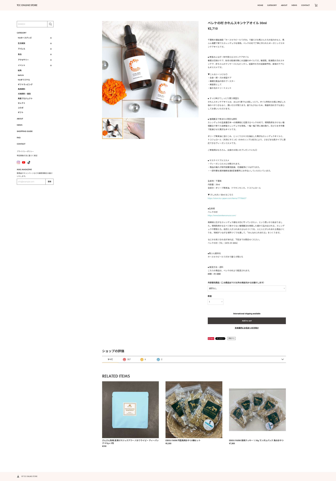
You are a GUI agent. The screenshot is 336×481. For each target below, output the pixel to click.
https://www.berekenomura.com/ (222, 215)
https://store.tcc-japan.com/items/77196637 (227, 198)
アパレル (21, 49)
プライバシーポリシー (25, 151)
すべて (110, 359)
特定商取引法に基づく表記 (27, 156)
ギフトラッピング (25, 84)
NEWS (294, 5)
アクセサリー (23, 60)
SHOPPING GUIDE (24, 131)
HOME (260, 5)
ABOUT (284, 5)
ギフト (20, 112)
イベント (21, 65)
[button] (195, 69)
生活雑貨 (21, 43)
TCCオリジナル (24, 80)
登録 (49, 181)
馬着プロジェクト (25, 98)
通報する (231, 338)
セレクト (21, 103)
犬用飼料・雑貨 (24, 94)
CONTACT (305, 5)
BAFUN (21, 75)
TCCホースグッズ (25, 38)
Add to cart (247, 320)
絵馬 (20, 70)
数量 (210, 296)
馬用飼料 (21, 89)
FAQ (18, 137)
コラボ (20, 108)
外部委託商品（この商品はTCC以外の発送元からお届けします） (236, 282)
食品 (20, 54)
